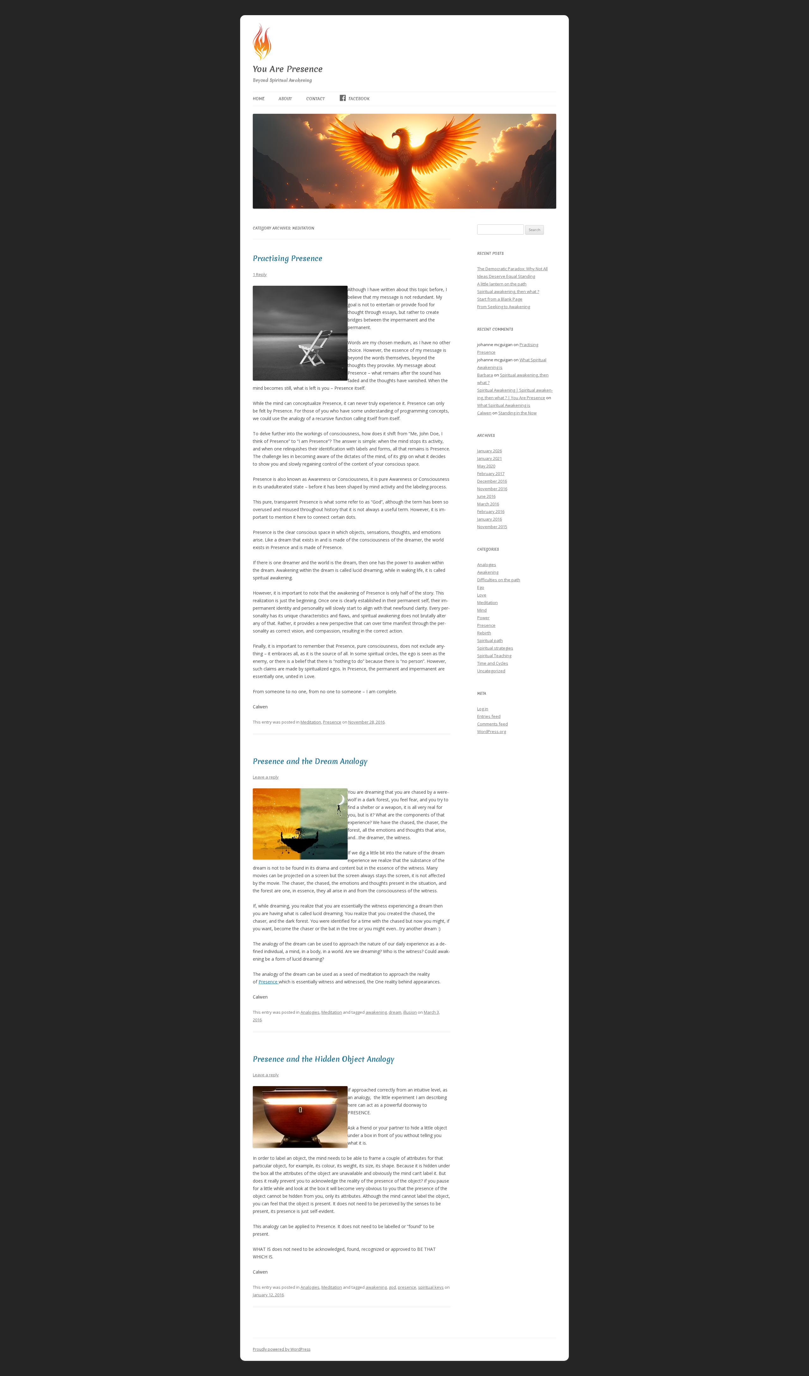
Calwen (484, 413)
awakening (376, 1012)
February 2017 (490, 473)
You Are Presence (288, 69)
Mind (482, 610)
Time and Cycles (492, 663)
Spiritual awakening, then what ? (508, 291)
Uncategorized (491, 671)
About (285, 98)
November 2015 (492, 526)
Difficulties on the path (498, 580)
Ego (480, 587)
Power (483, 618)
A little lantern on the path (501, 284)
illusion (410, 1012)
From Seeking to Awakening (503, 306)
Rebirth (484, 633)
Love (481, 595)
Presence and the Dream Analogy (310, 761)
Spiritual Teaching (494, 655)
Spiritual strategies (495, 648)
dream (395, 1012)
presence (407, 1287)
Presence (332, 722)
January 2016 (489, 519)
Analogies (310, 1012)
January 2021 (489, 458)
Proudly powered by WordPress (281, 1349)
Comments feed (492, 724)
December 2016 (492, 481)
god (392, 1287)
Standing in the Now (517, 413)
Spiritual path (490, 640)
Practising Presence (287, 259)
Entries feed (489, 716)
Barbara (485, 375)
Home (259, 98)
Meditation (311, 722)
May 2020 (486, 466)
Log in (482, 709)
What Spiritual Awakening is (503, 405)
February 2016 (490, 511)
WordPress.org (491, 731)
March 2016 (488, 504)
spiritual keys (431, 1287)
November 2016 (492, 489)
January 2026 (489, 451)
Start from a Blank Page (499, 299)
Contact (315, 98)
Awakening (487, 572)
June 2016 (486, 496)
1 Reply (260, 274)
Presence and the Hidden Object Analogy (323, 1059)
